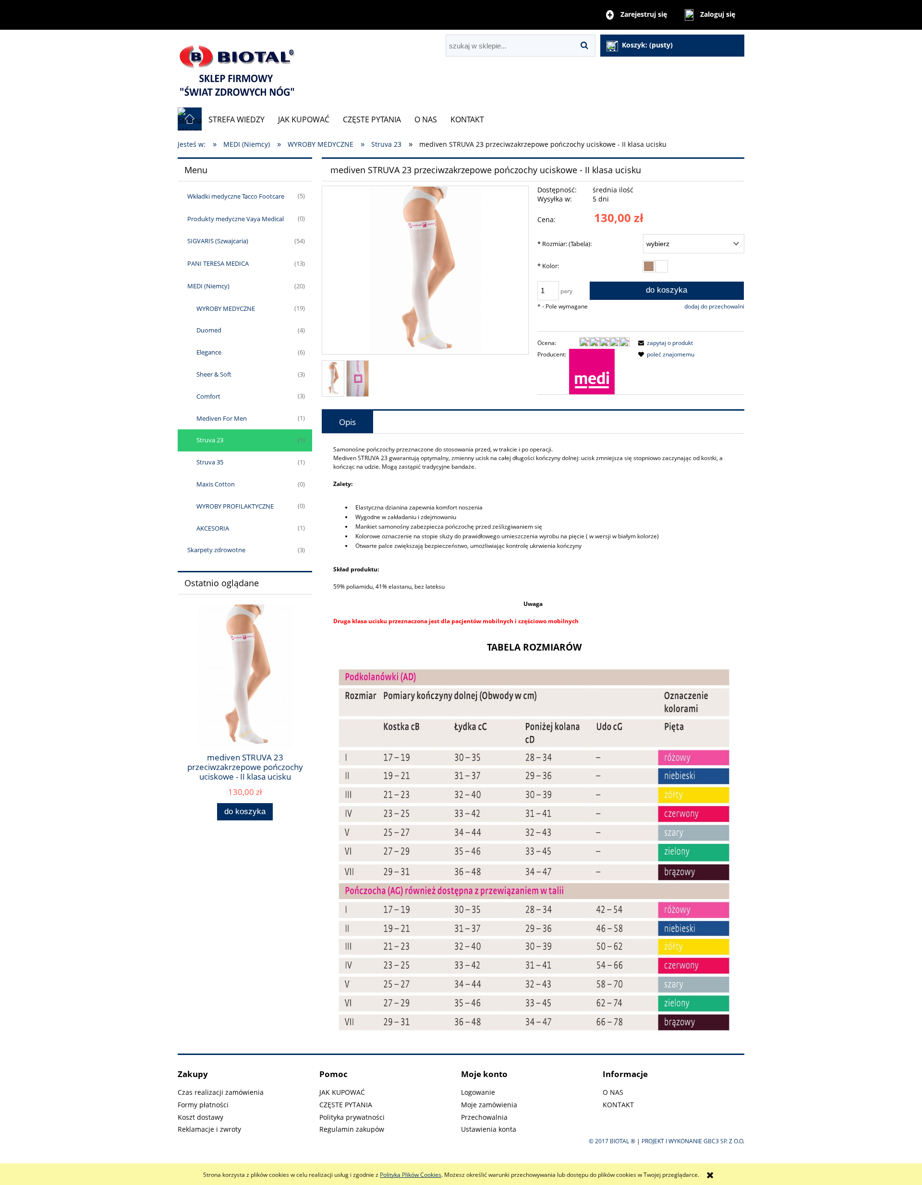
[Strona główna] (238, 68)
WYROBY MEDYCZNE (225, 308)
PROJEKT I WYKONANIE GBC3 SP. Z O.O (692, 1141)
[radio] (649, 266)
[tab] (347, 422)
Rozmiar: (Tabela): (564, 243)
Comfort (208, 396)
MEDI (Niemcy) (208, 286)
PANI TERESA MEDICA (218, 263)
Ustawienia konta (488, 1129)
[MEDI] (592, 371)
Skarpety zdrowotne (216, 549)
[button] (664, 343)
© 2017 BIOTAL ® (612, 1141)
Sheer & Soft (213, 374)
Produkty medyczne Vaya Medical (235, 218)
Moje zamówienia (489, 1104)
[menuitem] (236, 119)
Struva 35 (209, 462)
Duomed (208, 330)
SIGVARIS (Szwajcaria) (217, 241)
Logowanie (478, 1092)
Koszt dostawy (200, 1117)
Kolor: (548, 265)
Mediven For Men (221, 418)
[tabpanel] (533, 743)
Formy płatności (203, 1104)
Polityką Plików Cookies (410, 1175)
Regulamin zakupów (351, 1129)
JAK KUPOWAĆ (342, 1092)
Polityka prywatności (352, 1117)
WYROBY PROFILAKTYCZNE (235, 506)
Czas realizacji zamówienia (221, 1092)
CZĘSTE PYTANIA (345, 1104)
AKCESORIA (212, 528)
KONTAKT (618, 1104)
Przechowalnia (484, 1117)
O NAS (613, 1092)
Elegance (208, 352)
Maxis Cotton (215, 484)
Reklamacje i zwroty (209, 1129)
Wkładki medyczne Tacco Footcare (235, 196)
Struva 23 (209, 440)
